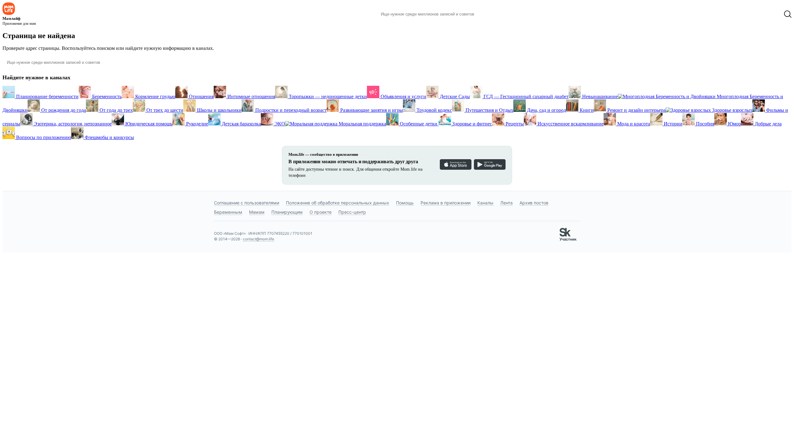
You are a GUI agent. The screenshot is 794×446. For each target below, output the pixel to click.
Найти (488, 14)
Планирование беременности (46, 96)
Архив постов (534, 202)
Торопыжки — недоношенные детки (327, 96)
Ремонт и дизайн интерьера (636, 110)
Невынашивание (599, 96)
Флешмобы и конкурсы (108, 137)
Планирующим (287, 212)
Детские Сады (454, 96)
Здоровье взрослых (731, 110)
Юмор (734, 123)
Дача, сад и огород (546, 110)
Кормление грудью (154, 96)
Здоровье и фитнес (471, 123)
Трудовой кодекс (433, 110)
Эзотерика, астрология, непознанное (72, 123)
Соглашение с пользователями (246, 202)
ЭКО (279, 123)
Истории (672, 123)
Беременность (106, 96)
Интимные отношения (250, 96)
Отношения (201, 96)
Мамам (257, 212)
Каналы (485, 202)
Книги (586, 110)
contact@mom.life (258, 239)
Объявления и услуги (402, 96)
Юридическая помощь (148, 123)
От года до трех (115, 110)
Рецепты (514, 123)
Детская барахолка (241, 123)
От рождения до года (63, 110)
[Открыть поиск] (788, 14)
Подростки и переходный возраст (290, 110)
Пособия (704, 123)
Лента (506, 202)
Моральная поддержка (361, 123)
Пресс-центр (352, 212)
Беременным (228, 212)
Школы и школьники (219, 110)
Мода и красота (633, 123)
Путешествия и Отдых (488, 110)
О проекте (321, 212)
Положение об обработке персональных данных (337, 202)
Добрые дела (767, 123)
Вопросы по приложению (43, 137)
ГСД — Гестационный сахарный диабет (525, 96)
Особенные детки (419, 123)
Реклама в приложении (446, 202)
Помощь (405, 202)
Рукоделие (196, 123)
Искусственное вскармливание (570, 123)
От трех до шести (164, 110)
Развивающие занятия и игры (371, 110)
